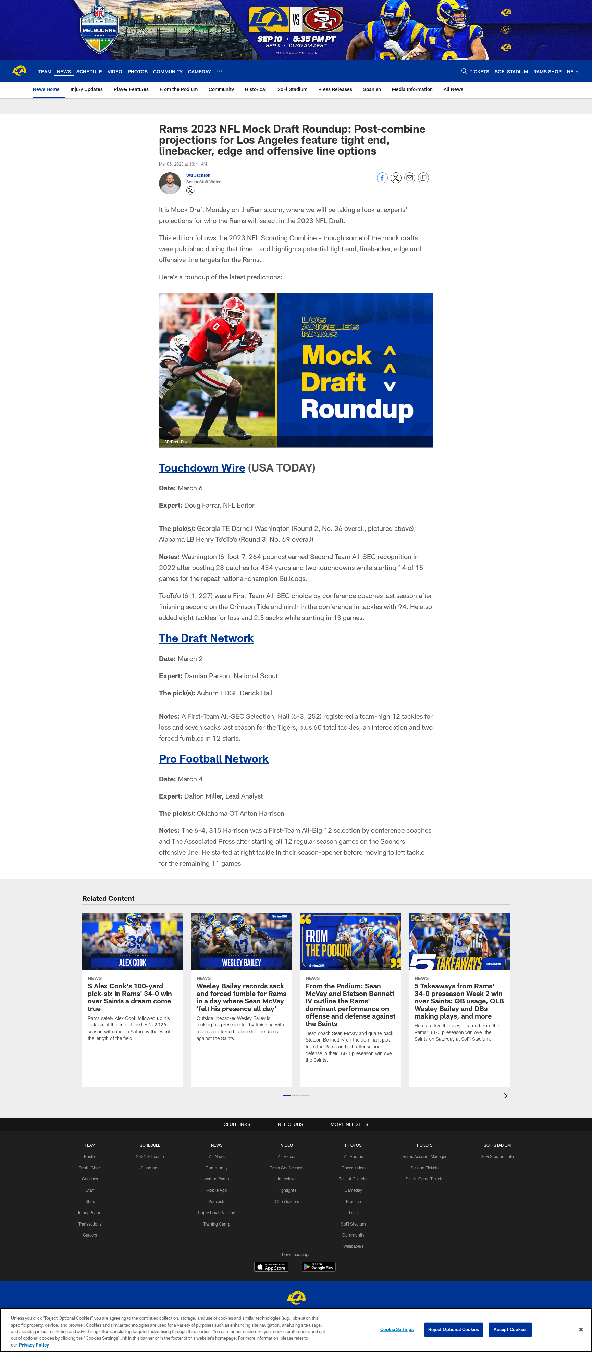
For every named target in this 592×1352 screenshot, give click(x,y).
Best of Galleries (353, 1178)
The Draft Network (206, 637)
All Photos (353, 1156)
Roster (90, 1156)
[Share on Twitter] (396, 181)
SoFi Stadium (353, 1223)
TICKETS (424, 1145)
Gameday (353, 1189)
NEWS (217, 1145)
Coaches (90, 1178)
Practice (353, 1201)
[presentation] (507, 1096)
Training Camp (216, 1223)
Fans (353, 1212)
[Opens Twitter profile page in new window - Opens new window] (190, 190)
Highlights (287, 1189)
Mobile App (216, 1189)
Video (287, 1145)
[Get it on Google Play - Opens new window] (318, 1270)
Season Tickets (425, 1167)
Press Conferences (287, 1167)
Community (217, 1167)
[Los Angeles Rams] (296, 1299)
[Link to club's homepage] (19, 70)
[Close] (581, 1329)
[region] (296, 1330)
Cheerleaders (287, 1201)
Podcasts (216, 1201)
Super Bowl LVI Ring (216, 1212)
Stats (90, 1201)
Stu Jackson (198, 175)
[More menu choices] (219, 71)
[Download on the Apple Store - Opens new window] (271, 1268)
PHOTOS (353, 1145)
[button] (287, 1095)
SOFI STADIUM (497, 1145)
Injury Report (90, 1212)
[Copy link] (423, 178)
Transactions (90, 1223)
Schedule (150, 1145)
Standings (149, 1167)
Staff (90, 1189)
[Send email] (409, 181)
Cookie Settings (397, 1329)
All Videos (287, 1156)
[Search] (464, 70)
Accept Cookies (510, 1329)
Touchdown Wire (202, 467)
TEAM (90, 1145)
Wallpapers (353, 1246)
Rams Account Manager (424, 1156)
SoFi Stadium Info (497, 1156)
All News (217, 1156)
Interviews (287, 1178)
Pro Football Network (214, 758)
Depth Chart (90, 1167)
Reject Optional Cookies (453, 1329)
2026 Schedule (150, 1156)
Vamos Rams (217, 1178)
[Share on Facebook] (382, 181)
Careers (90, 1234)
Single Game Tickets (424, 1178)
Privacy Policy (34, 1345)
